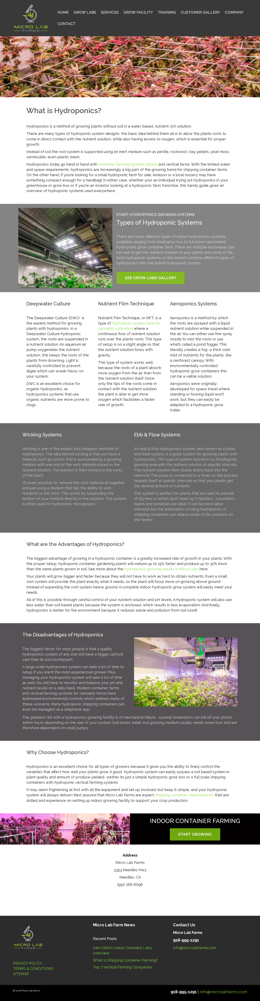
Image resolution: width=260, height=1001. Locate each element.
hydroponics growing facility (89, 717)
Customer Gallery (200, 12)
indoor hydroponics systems (201, 236)
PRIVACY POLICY (27, 963)
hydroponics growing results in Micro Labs (161, 569)
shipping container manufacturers (184, 795)
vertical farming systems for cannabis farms (68, 693)
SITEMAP (21, 974)
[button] (150, 278)
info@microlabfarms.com (194, 948)
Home (63, 12)
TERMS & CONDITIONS (33, 968)
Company (234, 12)
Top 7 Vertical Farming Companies (122, 967)
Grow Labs (85, 12)
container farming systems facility (127, 164)
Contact (66, 24)
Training (167, 12)
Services (110, 12)
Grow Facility (138, 12)
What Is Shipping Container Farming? (125, 960)
